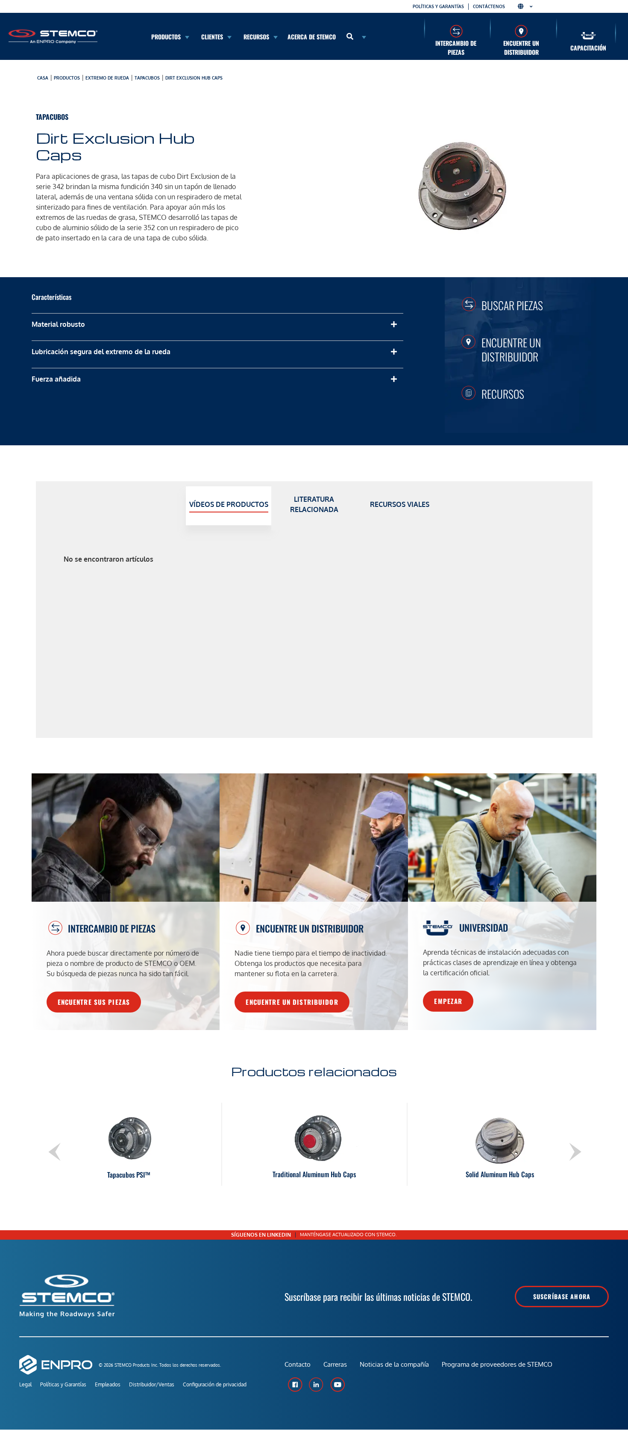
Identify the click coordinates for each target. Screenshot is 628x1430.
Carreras (335, 1364)
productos (67, 77)
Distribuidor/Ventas (151, 1384)
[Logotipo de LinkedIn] (316, 1384)
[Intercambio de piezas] (456, 31)
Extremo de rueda (107, 77)
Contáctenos (489, 6)
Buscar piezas (512, 305)
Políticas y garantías (438, 6)
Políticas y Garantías (63, 1384)
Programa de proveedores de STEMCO (497, 1364)
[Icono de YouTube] (337, 1384)
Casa (42, 77)
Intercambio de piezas (455, 47)
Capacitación (588, 47)
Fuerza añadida (56, 379)
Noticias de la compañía (394, 1364)
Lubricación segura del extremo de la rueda (101, 351)
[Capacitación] (588, 35)
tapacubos (147, 77)
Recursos (502, 393)
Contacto (298, 1364)
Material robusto (58, 324)
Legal (25, 1384)
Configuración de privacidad (215, 1384)
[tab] (228, 505)
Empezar (448, 1001)
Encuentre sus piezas (94, 1002)
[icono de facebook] (295, 1384)
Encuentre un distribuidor (521, 47)
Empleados (107, 1384)
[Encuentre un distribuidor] (521, 31)
